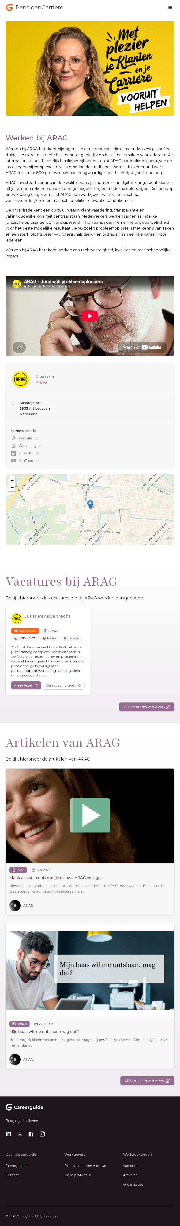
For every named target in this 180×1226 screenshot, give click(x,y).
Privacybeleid (16, 1166)
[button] (90, 504)
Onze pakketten (77, 1175)
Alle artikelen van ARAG (144, 1081)
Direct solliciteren (61, 685)
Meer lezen (24, 685)
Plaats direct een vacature (85, 1166)
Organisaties (133, 1184)
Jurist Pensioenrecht (47, 616)
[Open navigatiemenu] (170, 7)
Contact (12, 1175)
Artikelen (130, 1175)
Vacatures (131, 1166)
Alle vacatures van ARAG (144, 707)
